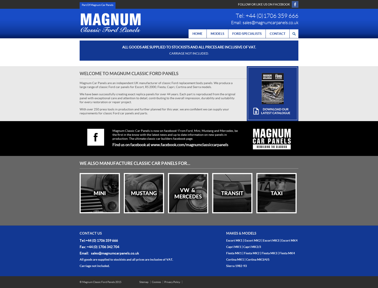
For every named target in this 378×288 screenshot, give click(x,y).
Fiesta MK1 (234, 253)
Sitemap (144, 282)
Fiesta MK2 (251, 253)
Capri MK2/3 (252, 247)
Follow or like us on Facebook (264, 4)
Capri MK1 (233, 247)
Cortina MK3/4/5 (258, 259)
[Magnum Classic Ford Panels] (111, 22)
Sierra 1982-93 (236, 266)
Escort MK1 (234, 240)
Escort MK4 (289, 240)
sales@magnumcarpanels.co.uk (270, 22)
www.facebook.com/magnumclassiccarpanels (189, 144)
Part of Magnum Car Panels (97, 5)
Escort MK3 (271, 240)
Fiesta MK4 (287, 253)
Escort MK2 (253, 240)
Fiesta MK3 (269, 253)
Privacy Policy (172, 282)
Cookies (156, 282)
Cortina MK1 (235, 259)
